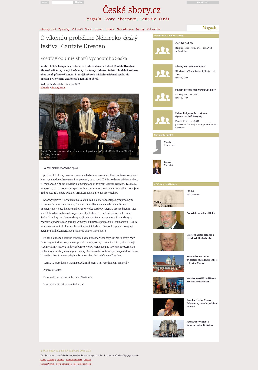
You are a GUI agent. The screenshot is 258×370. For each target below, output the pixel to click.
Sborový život (48, 29)
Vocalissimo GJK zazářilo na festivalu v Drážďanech (201, 279)
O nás (164, 19)
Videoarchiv (153, 29)
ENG (44, 2)
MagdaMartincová (169, 143)
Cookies (87, 359)
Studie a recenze (94, 29)
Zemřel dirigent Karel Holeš (201, 213)
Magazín (93, 19)
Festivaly (148, 19)
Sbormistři (127, 19)
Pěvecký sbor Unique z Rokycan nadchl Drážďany (200, 323)
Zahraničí (77, 29)
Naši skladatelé (125, 29)
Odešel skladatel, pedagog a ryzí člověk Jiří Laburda (200, 236)
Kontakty (51, 359)
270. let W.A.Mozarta (193, 192)
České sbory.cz (132, 11)
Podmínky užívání (74, 359)
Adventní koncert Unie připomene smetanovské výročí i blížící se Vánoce (202, 260)
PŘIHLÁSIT (203, 2)
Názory (140, 29)
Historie (110, 29)
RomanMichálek (168, 163)
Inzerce (60, 359)
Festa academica (64, 363)
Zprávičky (64, 29)
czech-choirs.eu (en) (82, 363)
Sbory (110, 19)
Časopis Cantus (48, 363)
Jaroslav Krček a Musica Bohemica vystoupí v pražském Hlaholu (202, 303)
